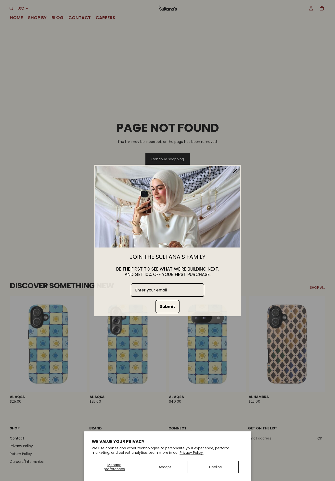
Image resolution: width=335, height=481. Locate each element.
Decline (215, 467)
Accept (165, 467)
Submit (167, 306)
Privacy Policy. (192, 452)
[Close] (235, 171)
